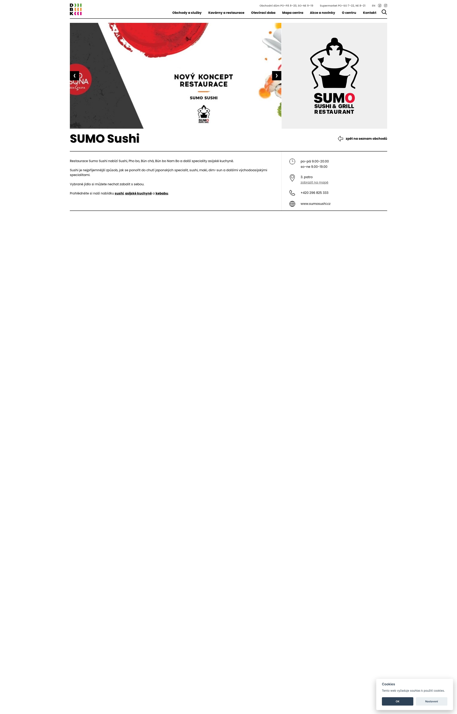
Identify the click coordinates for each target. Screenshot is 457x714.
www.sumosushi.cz (315, 203)
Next (276, 75)
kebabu (162, 193)
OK (398, 701)
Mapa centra (292, 12)
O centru (349, 12)
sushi (119, 193)
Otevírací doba (263, 12)
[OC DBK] (76, 9)
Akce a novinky (322, 12)
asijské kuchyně (138, 193)
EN (373, 5)
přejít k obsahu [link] (20, 5)
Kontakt (369, 12)
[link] (379, 5)
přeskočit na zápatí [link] (20, 16)
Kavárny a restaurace (226, 12)
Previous (74, 75)
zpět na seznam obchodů (366, 138)
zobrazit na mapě (314, 182)
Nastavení (431, 701)
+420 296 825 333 (314, 193)
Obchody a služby (187, 12)
